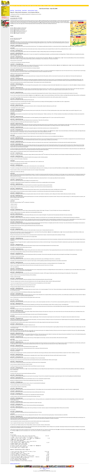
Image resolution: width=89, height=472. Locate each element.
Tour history (3, 14)
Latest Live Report (31, 10)
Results (36, 10)
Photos (41, 5)
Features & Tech (4, 11)
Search (51, 5)
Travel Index (48, 468)
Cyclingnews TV (12, 5)
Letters (48, 5)
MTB (28, 5)
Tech (19, 5)
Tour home (3, 6)
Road (25, 5)
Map (2, 13)
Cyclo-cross (34, 5)
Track (38, 5)
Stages (2, 9)
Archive (44, 468)
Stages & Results (18, 10)
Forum (54, 5)
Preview (2, 7)
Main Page (12, 10)
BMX (30, 5)
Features (22, 5)
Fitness (44, 5)
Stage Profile (24, 10)
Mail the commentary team (15, 463)
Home (40, 468)
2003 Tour (3, 15)
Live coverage (3, 8)
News (17, 5)
